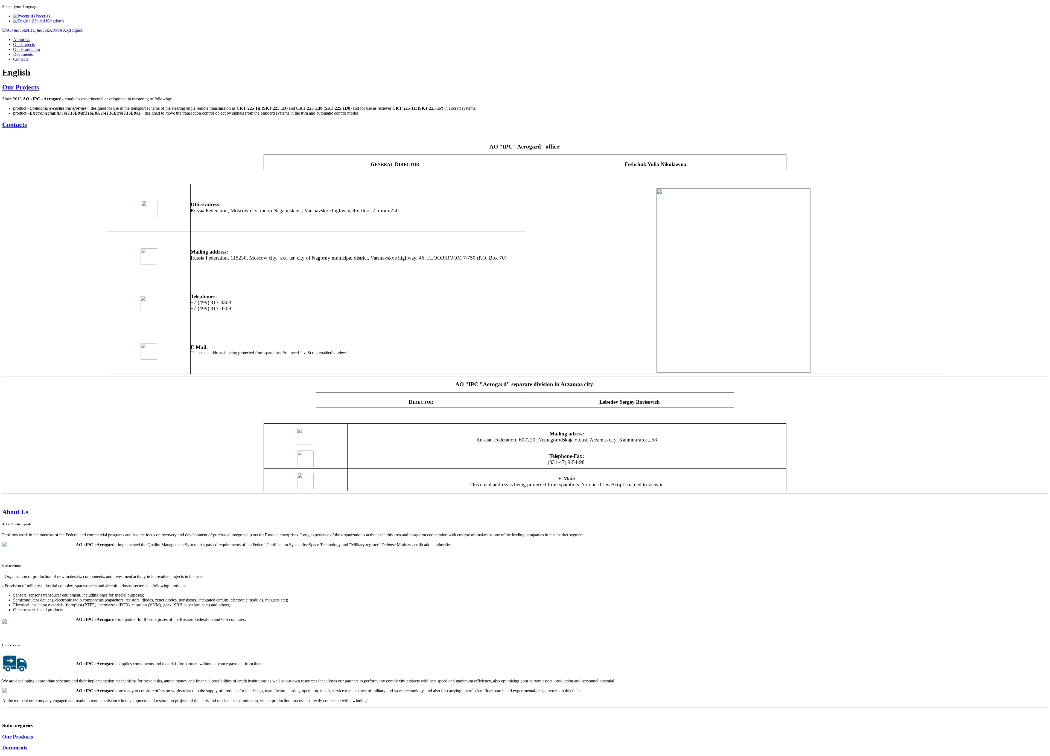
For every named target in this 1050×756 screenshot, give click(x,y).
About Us (21, 39)
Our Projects (24, 44)
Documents (23, 54)
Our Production (26, 49)
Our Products (17, 737)
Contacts (20, 59)
